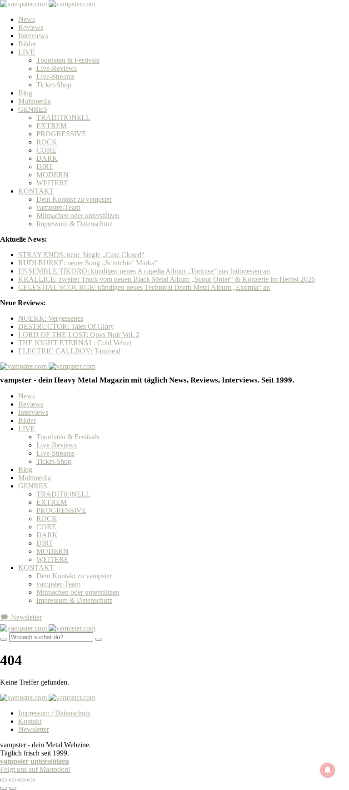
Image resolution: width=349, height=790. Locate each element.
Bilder (27, 44)
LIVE (26, 52)
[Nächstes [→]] (12, 788)
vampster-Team (58, 207)
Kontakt (29, 721)
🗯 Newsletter (21, 617)
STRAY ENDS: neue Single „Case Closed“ (81, 254)
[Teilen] (12, 780)
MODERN (52, 175)
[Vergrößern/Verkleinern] (31, 780)
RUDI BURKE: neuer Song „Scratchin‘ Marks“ (87, 263)
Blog (25, 93)
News (26, 19)
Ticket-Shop (53, 85)
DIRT (44, 166)
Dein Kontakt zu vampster (74, 199)
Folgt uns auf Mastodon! (35, 769)
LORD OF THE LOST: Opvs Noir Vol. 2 (79, 334)
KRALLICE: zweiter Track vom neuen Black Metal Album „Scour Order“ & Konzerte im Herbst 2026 (166, 279)
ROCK (46, 142)
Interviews (33, 36)
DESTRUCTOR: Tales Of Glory (66, 326)
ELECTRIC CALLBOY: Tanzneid (69, 351)
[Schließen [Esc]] (3, 780)
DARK (47, 158)
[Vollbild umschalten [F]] (21, 780)
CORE (46, 150)
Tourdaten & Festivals (68, 60)
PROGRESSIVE (61, 134)
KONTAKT (36, 191)
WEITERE (52, 183)
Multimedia (34, 101)
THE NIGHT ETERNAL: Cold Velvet (74, 343)
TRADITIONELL (63, 117)
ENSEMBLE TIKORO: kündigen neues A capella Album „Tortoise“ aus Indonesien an (144, 271)
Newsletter (33, 729)
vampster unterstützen (34, 761)
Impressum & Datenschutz (74, 224)
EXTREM (51, 125)
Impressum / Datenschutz (54, 713)
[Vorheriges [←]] (3, 788)
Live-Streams (55, 76)
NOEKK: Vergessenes (50, 318)
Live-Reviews (56, 68)
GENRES (32, 109)
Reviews (30, 27)
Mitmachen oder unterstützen (78, 215)
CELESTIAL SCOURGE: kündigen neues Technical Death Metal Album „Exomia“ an (144, 287)
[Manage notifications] (327, 770)
